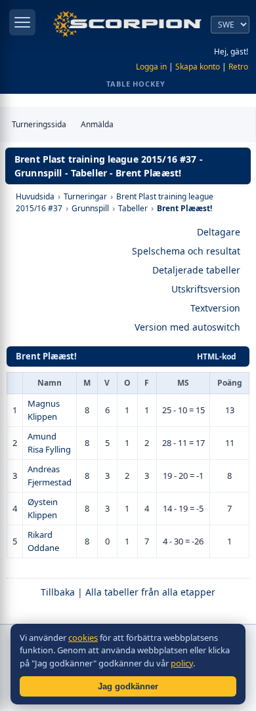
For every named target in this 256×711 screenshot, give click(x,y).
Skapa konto (197, 66)
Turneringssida (39, 124)
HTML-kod (216, 356)
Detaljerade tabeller (196, 270)
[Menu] (22, 22)
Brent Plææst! (46, 356)
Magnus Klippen (44, 409)
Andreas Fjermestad (50, 475)
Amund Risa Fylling (49, 442)
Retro (238, 66)
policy (182, 663)
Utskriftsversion (205, 289)
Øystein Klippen (43, 508)
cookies (83, 637)
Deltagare (218, 232)
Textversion (215, 308)
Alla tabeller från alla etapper (150, 592)
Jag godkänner (128, 686)
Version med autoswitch (187, 327)
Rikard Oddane (43, 541)
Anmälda (97, 124)
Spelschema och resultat (186, 251)
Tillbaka (58, 592)
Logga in (151, 66)
